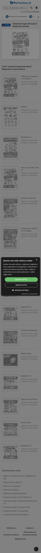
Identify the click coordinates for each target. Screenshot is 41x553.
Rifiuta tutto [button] (21, 285)
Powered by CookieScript (29, 294)
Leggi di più (7, 274)
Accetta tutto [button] (21, 279)
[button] (20, 290)
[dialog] (20, 276)
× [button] (36, 260)
